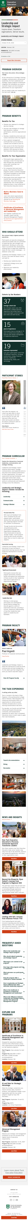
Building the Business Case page (12, 200)
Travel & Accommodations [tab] (11, 760)
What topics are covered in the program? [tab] (12, 962)
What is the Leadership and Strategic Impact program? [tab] (11, 951)
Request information (14, 1177)
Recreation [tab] (6, 768)
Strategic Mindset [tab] (8, 504)
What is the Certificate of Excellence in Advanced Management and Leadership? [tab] (12, 991)
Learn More (14, 1063)
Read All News (6, 819)
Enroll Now (14, 1217)
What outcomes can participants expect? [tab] (13, 973)
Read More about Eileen (8, 429)
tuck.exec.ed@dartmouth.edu (14, 1194)
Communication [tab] (8, 500)
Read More (14, 858)
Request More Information (14, 60)
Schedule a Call (5, 56)
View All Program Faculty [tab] (11, 678)
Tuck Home (3, 3)
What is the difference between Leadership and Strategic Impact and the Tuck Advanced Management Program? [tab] (13, 999)
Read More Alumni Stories (9, 378)
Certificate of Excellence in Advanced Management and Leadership (14, 209)
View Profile (5, 656)
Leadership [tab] (6, 496)
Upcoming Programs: (6, 40)
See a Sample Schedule (8, 458)
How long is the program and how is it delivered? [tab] (13, 967)
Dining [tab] (5, 764)
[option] (13, 405)
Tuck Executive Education (11, 3)
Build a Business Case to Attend (13, 193)
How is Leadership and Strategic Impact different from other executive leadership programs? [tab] (13, 984)
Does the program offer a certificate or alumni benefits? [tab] (12, 978)
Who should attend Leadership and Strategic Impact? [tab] (12, 957)
